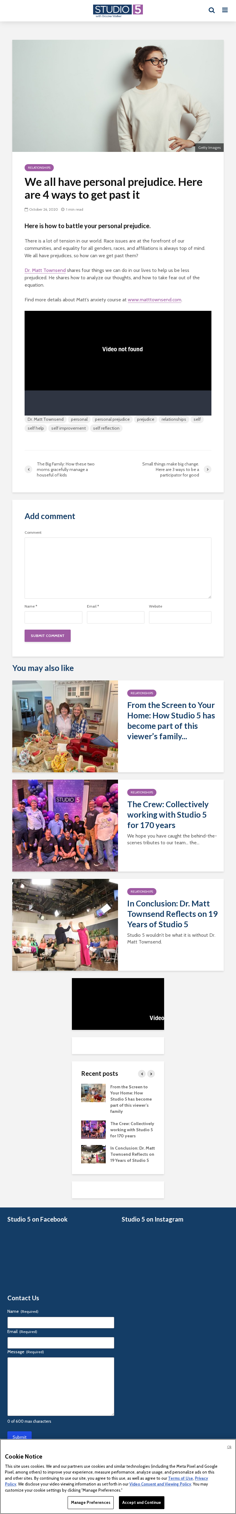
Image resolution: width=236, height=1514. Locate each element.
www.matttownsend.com (154, 300)
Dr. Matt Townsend (45, 270)
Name (31, 606)
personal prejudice (112, 419)
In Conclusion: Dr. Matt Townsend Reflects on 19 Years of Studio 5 (172, 913)
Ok (229, 1447)
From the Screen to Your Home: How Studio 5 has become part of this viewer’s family (131, 1099)
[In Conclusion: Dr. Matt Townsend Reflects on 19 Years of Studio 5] (65, 924)
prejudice (145, 419)
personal (79, 419)
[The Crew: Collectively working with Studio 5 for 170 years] (65, 825)
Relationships (39, 168)
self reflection (106, 428)
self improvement (68, 428)
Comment (33, 532)
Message (25, 1351)
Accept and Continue (141, 1502)
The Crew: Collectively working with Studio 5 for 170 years (168, 814)
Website (155, 606)
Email (93, 606)
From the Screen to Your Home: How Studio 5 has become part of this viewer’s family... (171, 720)
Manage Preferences (90, 1502)
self (197, 419)
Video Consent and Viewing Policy (160, 1484)
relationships (174, 419)
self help (36, 428)
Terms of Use (180, 1478)
